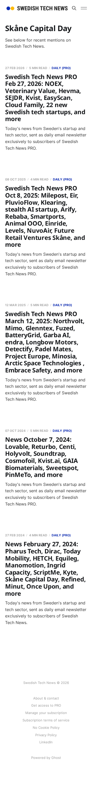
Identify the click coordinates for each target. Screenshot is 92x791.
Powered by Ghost (46, 758)
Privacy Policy (46, 735)
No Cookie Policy (46, 727)
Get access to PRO (46, 705)
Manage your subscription (46, 713)
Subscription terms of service (46, 720)
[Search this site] (74, 8)
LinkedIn (46, 742)
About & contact (46, 698)
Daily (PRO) (61, 68)
